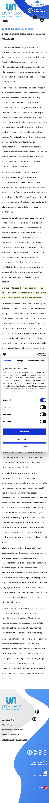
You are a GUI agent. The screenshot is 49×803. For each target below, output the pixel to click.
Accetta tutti (24, 432)
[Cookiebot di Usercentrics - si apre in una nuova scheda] (36, 354)
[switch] (43, 407)
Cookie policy (8, 739)
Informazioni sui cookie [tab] (37, 361)
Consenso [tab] (7, 361)
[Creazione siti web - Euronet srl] (43, 783)
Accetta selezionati (24, 439)
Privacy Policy (22, 739)
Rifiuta (24, 447)
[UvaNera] (12, 10)
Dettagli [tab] (20, 361)
